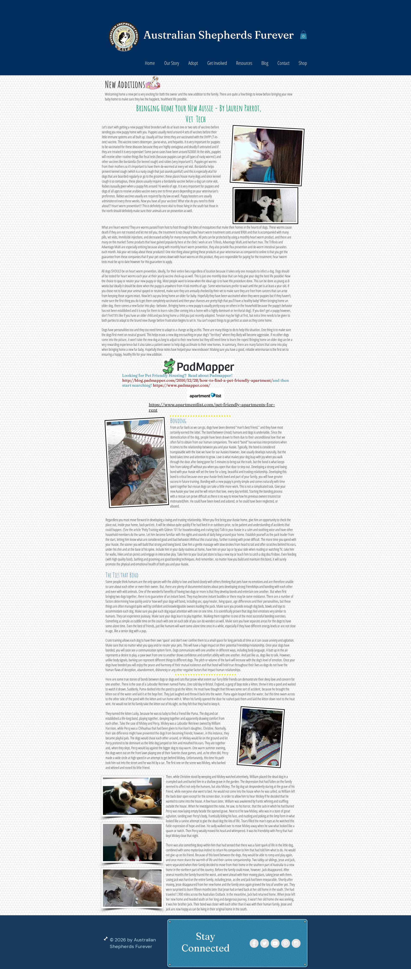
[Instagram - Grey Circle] (296, 943)
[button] (303, 35)
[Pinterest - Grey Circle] (285, 943)
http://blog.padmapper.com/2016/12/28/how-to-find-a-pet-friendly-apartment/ (197, 380)
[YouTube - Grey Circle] (275, 943)
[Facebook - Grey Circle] (254, 943)
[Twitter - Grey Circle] (264, 943)
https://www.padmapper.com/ (181, 385)
